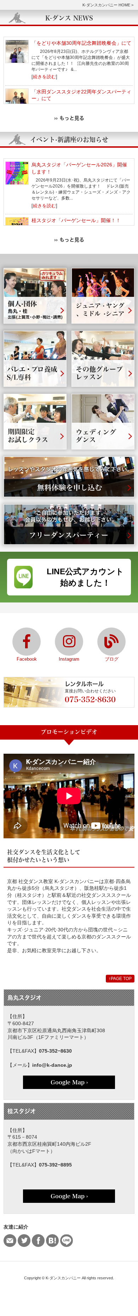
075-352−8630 (55, 1051)
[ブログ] (111, 642)
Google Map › (69, 1082)
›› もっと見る (69, 118)
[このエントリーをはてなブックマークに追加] (52, 1240)
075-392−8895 (55, 1165)
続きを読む (44, 76)
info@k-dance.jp (52, 1065)
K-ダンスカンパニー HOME (106, 5)
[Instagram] (69, 642)
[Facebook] (26, 642)
